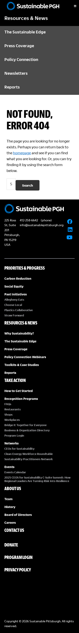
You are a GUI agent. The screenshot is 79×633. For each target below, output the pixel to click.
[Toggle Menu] (71, 6)
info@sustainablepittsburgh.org (41, 225)
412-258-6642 (29, 220)
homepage (22, 153)
